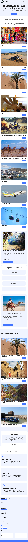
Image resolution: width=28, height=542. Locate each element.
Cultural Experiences (4, 519)
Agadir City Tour (4, 181)
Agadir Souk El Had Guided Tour (7, 45)
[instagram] (3, 530)
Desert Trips (3, 518)
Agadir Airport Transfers (6, 203)
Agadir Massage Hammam (6, 113)
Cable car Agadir (5, 225)
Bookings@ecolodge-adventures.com (8, 528)
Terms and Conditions (4, 507)
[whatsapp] (6, 530)
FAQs (2, 505)
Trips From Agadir (3, 514)
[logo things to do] (4, 0)
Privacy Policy (3, 508)
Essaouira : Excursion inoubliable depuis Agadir (10, 424)
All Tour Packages (4, 503)
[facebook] (1, 530)
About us (2, 504)
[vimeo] (5, 530)
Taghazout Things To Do (4, 515)
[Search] (25, 1)
